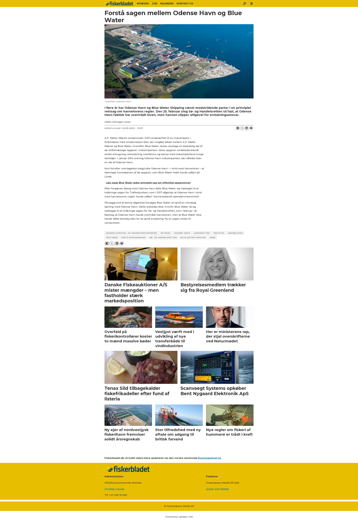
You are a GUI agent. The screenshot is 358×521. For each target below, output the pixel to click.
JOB (154, 3)
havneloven (235, 233)
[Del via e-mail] (251, 128)
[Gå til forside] (119, 3)
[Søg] (244, 3)
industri (218, 233)
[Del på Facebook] (238, 128)
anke (212, 237)
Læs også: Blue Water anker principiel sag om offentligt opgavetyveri (148, 182)
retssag (165, 233)
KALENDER (167, 3)
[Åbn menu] (252, 3)
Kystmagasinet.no (209, 458)
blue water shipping (193, 237)
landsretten (202, 233)
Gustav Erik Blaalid (217, 488)
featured (112, 237)
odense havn (182, 233)
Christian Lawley (114, 488)
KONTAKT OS (185, 3)
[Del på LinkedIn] (247, 128)
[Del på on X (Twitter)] (242, 128)
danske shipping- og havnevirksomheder (131, 233)
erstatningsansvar (133, 237)
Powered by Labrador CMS (179, 517)
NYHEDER (143, 3)
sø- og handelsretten (163, 237)
